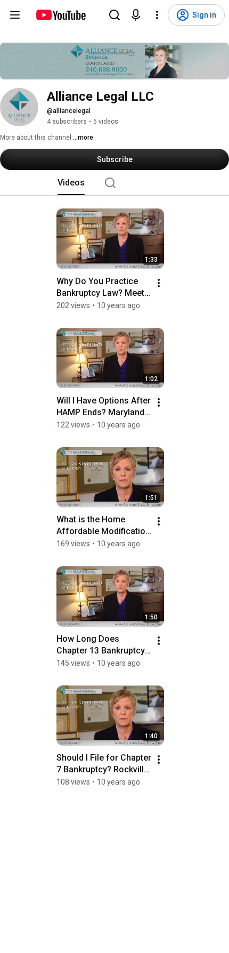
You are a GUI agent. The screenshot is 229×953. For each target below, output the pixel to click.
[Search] (114, 15)
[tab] (71, 183)
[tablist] (114, 183)
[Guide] (15, 15)
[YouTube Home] (60, 15)
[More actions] (158, 283)
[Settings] (157, 15)
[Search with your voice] (135, 15)
